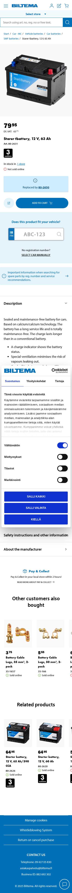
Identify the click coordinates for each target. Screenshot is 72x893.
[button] (36, 14)
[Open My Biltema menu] (51, 5)
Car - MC (17, 33)
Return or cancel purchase (36, 840)
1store (21, 164)
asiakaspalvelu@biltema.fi (36, 868)
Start (6, 33)
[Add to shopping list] (9, 203)
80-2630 (43, 187)
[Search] (67, 22)
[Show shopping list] (59, 5)
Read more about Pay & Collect (34, 582)
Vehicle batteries (34, 33)
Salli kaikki (36, 496)
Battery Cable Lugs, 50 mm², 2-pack (49, 662)
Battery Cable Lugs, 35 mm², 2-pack (17, 662)
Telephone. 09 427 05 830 (36, 862)
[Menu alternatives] (6, 6)
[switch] (62, 457)
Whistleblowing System (36, 830)
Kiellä (36, 519)
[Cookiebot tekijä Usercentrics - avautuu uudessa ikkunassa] (52, 370)
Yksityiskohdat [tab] (36, 380)
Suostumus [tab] (12, 380)
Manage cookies (36, 820)
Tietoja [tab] (59, 380)
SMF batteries (11, 38)
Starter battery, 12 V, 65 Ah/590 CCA (17, 761)
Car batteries (54, 33)
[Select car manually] (66, 275)
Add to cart (39, 203)
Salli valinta (36, 507)
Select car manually (36, 255)
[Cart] (66, 5)
